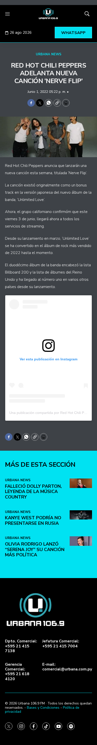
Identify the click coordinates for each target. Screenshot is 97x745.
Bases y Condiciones (43, 707)
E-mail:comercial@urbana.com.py (67, 667)
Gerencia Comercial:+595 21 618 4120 (17, 671)
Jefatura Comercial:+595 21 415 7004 (60, 643)
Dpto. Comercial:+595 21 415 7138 (21, 646)
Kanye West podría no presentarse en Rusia (33, 520)
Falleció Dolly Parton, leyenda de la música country (33, 491)
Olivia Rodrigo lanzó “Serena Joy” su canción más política (34, 549)
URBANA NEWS (48, 54)
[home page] (48, 14)
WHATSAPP (73, 33)
